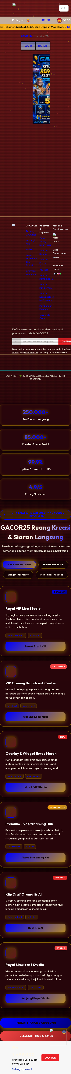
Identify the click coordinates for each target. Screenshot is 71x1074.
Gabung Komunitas (35, 716)
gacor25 (45, 19)
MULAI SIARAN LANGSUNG (36, 1022)
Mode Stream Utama (19, 564)
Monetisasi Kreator (51, 574)
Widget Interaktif (18, 574)
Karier (29, 249)
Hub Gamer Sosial (53, 564)
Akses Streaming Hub (36, 857)
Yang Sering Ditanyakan (45, 241)
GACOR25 (26, 35)
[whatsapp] (59, 273)
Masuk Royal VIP (35, 646)
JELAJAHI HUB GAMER (36, 1036)
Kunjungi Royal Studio (35, 998)
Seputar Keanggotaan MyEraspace (46, 297)
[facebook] (53, 273)
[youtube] (56, 273)
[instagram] (58, 273)
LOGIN (28, 45)
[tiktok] (55, 273)
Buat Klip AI (35, 928)
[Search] (64, 8)
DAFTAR (43, 45)
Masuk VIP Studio (35, 787)
